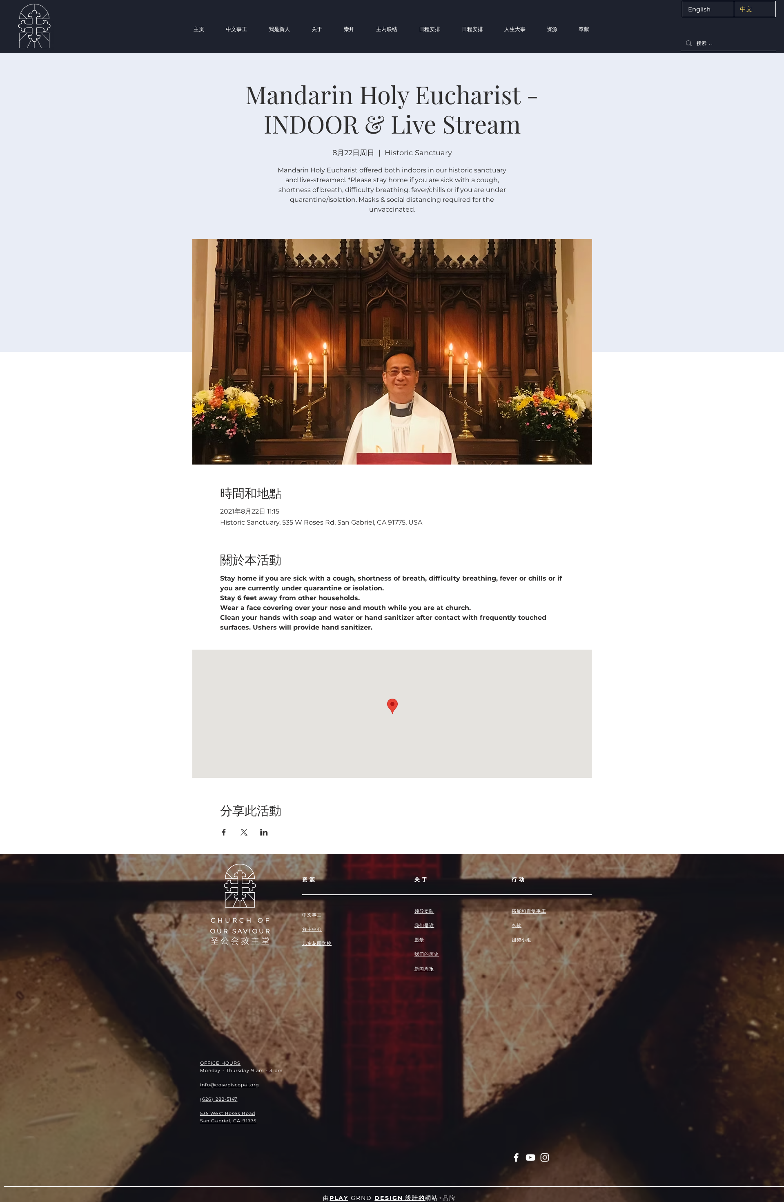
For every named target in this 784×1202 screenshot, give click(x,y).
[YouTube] (530, 1157)
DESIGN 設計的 (399, 1198)
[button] (279, 29)
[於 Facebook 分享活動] (224, 832)
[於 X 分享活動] (244, 832)
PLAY (339, 1198)
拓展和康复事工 (529, 911)
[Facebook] (516, 1157)
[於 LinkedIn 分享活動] (264, 832)
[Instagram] (544, 1157)
